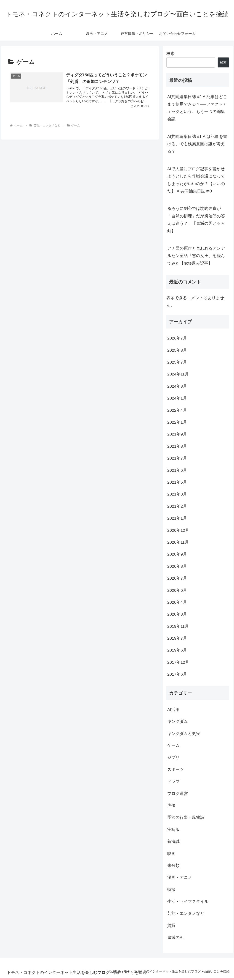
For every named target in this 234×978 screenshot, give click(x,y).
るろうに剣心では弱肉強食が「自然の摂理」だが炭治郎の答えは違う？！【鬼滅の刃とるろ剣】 (196, 219)
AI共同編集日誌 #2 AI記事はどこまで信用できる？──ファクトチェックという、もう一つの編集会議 (197, 107)
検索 (170, 53)
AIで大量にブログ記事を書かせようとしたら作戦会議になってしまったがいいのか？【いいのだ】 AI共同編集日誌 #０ (196, 180)
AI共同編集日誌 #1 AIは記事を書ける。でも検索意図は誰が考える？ (197, 144)
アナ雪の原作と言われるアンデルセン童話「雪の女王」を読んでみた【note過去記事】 (196, 256)
